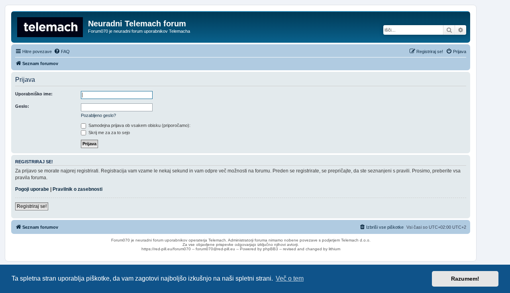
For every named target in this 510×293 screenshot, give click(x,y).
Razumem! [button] (465, 278)
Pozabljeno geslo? (98, 115)
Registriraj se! (32, 206)
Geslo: (22, 106)
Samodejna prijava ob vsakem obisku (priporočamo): (138, 125)
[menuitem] (62, 51)
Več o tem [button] (290, 278)
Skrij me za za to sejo (108, 132)
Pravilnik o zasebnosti (77, 189)
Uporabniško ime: (34, 93)
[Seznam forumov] (50, 26)
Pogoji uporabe (32, 189)
